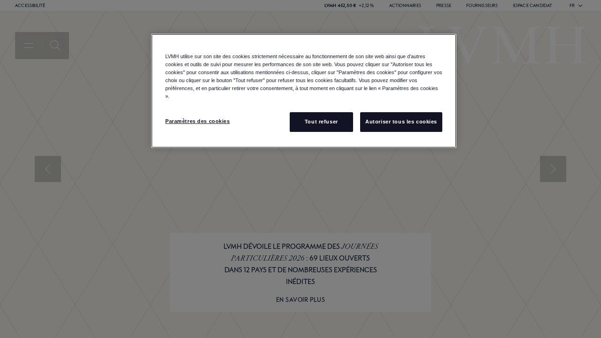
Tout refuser (321, 121)
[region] (303, 91)
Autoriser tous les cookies (401, 121)
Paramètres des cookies (197, 121)
